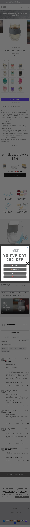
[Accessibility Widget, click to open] (27, 263)
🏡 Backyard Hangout (15, 269)
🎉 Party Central (15, 276)
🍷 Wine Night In (15, 273)
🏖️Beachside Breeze (15, 265)
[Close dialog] (28, 247)
